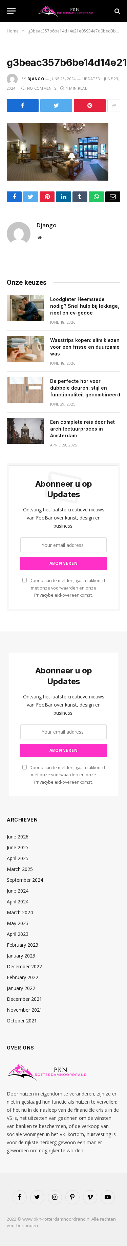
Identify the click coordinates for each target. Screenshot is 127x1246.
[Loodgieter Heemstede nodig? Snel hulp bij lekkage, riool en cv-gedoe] (25, 308)
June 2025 (17, 847)
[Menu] (11, 11)
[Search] (116, 11)
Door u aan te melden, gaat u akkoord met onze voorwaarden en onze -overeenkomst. (66, 588)
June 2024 (17, 890)
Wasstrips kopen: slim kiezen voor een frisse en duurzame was (85, 346)
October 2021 (22, 1020)
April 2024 (17, 901)
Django (35, 78)
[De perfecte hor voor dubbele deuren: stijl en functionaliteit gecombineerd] (25, 390)
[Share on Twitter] (56, 105)
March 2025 (20, 869)
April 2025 (17, 858)
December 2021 (24, 999)
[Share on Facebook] (23, 105)
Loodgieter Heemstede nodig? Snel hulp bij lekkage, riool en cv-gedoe (84, 306)
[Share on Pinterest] (90, 105)
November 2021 (24, 1010)
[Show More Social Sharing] (113, 105)
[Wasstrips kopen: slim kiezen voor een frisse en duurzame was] (25, 349)
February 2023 (22, 945)
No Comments (41, 88)
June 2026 (17, 836)
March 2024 (20, 912)
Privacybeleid (47, 595)
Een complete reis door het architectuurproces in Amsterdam (82, 428)
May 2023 (17, 923)
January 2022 (21, 988)
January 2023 (21, 955)
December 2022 (24, 966)
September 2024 (25, 880)
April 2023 (17, 934)
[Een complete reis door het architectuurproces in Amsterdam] (25, 431)
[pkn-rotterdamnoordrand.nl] (67, 11)
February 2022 (22, 977)
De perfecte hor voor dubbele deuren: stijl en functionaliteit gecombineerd (85, 387)
